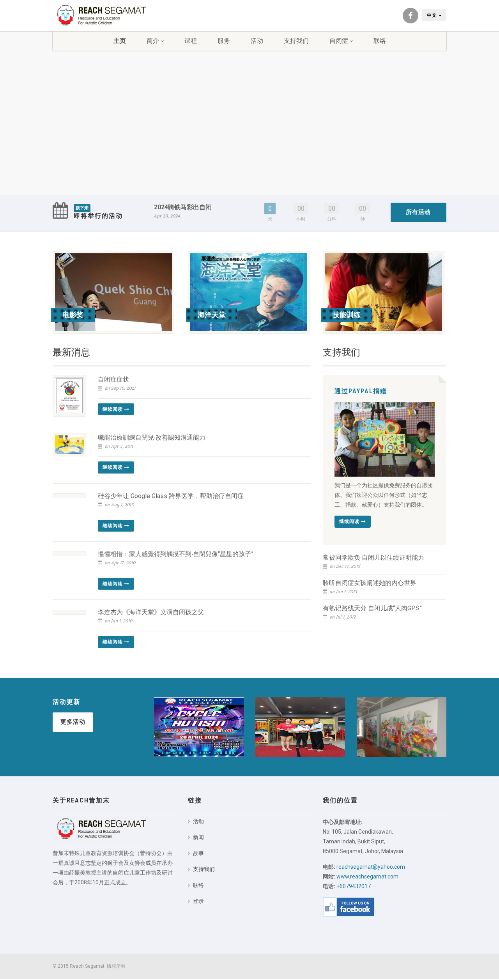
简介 (153, 40)
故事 (198, 853)
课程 (190, 40)
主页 (119, 40)
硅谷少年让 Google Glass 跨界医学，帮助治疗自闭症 (171, 496)
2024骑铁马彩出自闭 (183, 207)
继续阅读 (113, 409)
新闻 (198, 837)
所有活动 (418, 212)
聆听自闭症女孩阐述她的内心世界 (369, 583)
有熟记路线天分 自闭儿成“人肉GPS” (372, 608)
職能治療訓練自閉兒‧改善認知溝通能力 (151, 437)
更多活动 (72, 721)
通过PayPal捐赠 (360, 391)
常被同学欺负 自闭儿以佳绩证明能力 (373, 557)
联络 (379, 40)
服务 (224, 40)
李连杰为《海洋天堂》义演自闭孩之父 (151, 612)
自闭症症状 (113, 379)
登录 (198, 901)
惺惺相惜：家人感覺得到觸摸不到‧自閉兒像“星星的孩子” (175, 554)
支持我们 (296, 40)
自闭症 (338, 40)
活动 (257, 40)
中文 (433, 15)
